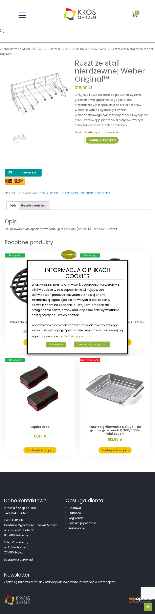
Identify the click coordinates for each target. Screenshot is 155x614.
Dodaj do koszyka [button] (39, 450)
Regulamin (76, 518)
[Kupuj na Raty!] (23, 169)
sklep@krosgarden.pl (18, 560)
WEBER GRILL (29, 49)
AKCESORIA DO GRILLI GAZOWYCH (86, 49)
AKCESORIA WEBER (51, 49)
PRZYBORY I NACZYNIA (95, 193)
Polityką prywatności (79, 336)
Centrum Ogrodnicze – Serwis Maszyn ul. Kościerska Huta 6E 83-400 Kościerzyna (31, 530)
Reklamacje (77, 528)
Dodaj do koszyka (102, 140)
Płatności (75, 513)
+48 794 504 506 (16, 513)
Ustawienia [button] (56, 344)
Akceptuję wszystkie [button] (92, 344)
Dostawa (75, 508)
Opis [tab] (12, 205)
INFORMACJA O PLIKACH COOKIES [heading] (77, 273)
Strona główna (9, 49)
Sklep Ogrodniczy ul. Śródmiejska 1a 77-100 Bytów (16, 547)
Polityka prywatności (83, 523)
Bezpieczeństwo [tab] (33, 205)
